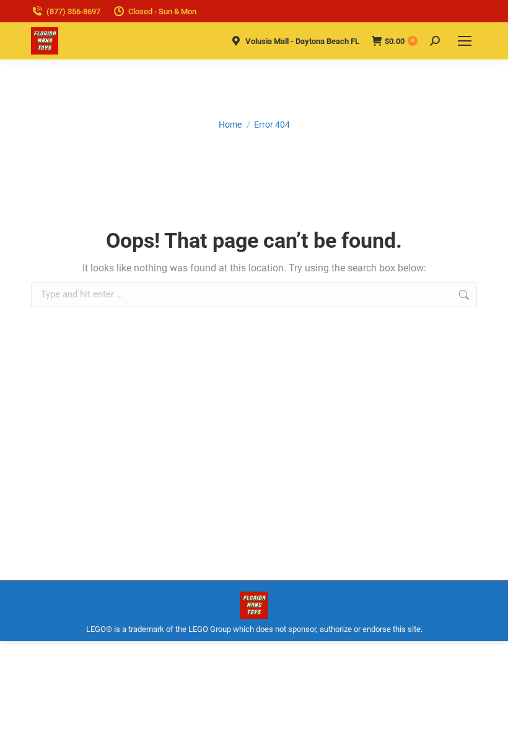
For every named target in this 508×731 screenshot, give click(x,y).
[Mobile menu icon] (464, 40)
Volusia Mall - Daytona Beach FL (302, 41)
